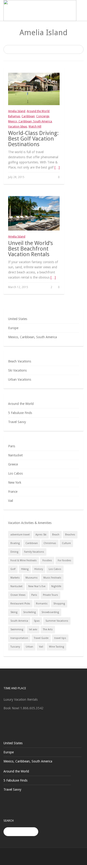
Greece (13, 464)
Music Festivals (52, 577)
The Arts (48, 629)
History (38, 569)
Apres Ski (40, 534)
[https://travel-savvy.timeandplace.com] (39, 10)
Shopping (59, 603)
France (12, 491)
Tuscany (15, 646)
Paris (11, 446)
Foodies (47, 560)
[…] (57, 167)
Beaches (70, 534)
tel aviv (33, 629)
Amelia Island (16, 111)
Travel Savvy (17, 422)
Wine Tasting (56, 646)
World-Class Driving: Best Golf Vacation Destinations (33, 139)
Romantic (42, 603)
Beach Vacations (19, 361)
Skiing (13, 612)
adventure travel (20, 534)
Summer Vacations (56, 620)
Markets (15, 577)
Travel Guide (41, 638)
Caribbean (28, 116)
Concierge (42, 116)
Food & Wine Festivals (23, 560)
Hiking (25, 569)
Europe (13, 328)
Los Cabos (15, 473)
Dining (14, 551)
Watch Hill (35, 126)
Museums (32, 577)
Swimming (16, 629)
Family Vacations (34, 551)
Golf (12, 569)
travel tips (60, 638)
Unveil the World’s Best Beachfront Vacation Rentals (30, 249)
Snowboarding (50, 612)
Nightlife (56, 586)
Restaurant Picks (20, 603)
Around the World (38, 111)
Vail (10, 501)
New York (14, 482)
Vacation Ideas (17, 126)
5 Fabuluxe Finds (20, 413)
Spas (37, 620)
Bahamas (14, 116)
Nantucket (15, 455)
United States (17, 319)
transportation (19, 638)
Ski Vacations (17, 370)
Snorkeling (29, 612)
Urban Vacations (19, 379)
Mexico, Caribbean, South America (30, 121)
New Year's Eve (36, 586)
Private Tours (50, 594)
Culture (66, 543)
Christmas (50, 543)
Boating (15, 543)
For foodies (64, 560)
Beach (55, 534)
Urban (29, 646)
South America (19, 620)
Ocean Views (18, 594)
